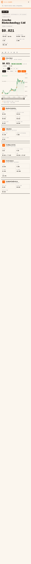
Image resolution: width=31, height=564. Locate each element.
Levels (23, 71)
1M (3, 68)
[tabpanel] (15, 125)
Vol (19, 71)
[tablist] (15, 52)
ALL (17, 68)
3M (6, 68)
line (8, 71)
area (4, 71)
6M (8, 68)
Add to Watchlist (8, 26)
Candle (11, 71)
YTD (11, 68)
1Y (14, 68)
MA (15, 71)
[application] (15, 86)
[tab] (2, 52)
